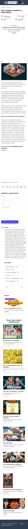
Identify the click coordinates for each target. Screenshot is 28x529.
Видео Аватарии (10, 266)
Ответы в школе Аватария (12, 278)
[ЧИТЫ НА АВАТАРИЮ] (14, 305)
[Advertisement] (14, 48)
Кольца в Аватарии (8, 510)
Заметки (8, 269)
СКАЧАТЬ (14, 32)
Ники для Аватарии (11, 272)
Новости (8, 275)
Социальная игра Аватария (11, 340)
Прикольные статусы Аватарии (12, 489)
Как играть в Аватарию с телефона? (13, 391)
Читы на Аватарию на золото (12, 308)
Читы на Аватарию (10, 281)
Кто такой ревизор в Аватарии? (12, 464)
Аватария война (8, 443)
